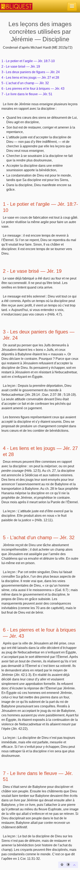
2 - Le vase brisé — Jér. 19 (20, 66)
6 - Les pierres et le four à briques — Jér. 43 (32, 88)
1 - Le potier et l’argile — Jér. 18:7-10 (28, 61)
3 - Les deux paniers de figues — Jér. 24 (30, 72)
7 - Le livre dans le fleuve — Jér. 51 (26, 94)
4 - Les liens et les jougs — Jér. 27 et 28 (30, 77)
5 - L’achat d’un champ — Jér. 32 (25, 83)
